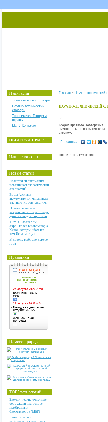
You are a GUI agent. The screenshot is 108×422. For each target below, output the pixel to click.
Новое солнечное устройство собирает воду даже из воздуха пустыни (29, 212)
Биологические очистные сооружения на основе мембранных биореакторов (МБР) (28, 405)
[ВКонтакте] (83, 142)
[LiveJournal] (105, 142)
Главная (65, 93)
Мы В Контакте (24, 126)
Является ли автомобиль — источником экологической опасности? (29, 185)
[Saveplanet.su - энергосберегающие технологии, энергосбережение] (51, 45)
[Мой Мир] (99, 142)
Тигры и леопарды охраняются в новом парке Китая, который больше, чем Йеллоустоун (29, 228)
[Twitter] (88, 142)
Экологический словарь (31, 100)
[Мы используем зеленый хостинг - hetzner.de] (29, 351)
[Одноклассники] (94, 142)
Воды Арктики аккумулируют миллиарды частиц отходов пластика (28, 198)
